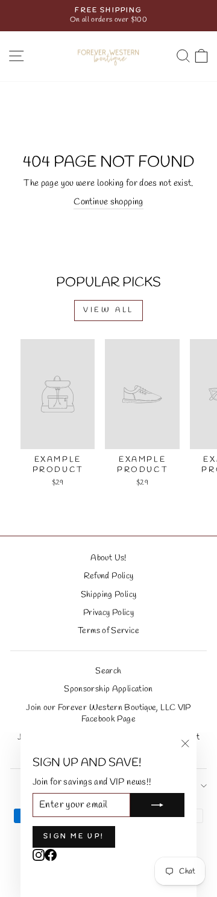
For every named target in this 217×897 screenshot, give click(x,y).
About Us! (108, 558)
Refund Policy (109, 576)
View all (108, 310)
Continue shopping (108, 202)
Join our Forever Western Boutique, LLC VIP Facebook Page (108, 713)
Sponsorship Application (108, 689)
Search (108, 671)
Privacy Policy (108, 612)
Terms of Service (108, 630)
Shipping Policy (109, 594)
